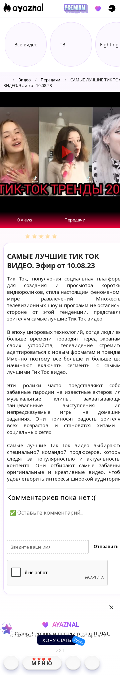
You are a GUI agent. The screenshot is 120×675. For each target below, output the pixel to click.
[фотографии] (73, 662)
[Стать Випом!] (75, 8)
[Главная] (11, 662)
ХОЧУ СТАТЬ (56, 640)
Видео (24, 80)
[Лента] (92, 662)
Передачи (50, 80)
